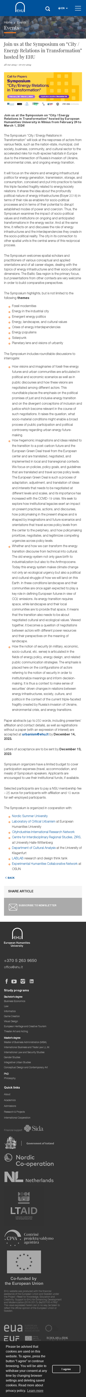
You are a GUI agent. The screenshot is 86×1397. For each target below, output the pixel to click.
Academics (10, 1100)
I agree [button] (66, 1369)
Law (6, 1006)
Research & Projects (14, 1112)
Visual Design (11, 1021)
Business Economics (14, 1001)
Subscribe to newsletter (37, 905)
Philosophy (10, 1078)
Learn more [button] (35, 1390)
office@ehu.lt (13, 967)
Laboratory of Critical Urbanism (33, 822)
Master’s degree (12, 1038)
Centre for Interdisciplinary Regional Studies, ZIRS (46, 837)
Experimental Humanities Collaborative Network (45, 864)
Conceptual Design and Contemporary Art (26, 1067)
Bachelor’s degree (13, 997)
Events (21, 23)
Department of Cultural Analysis (34, 848)
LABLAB (18, 858)
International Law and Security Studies (24, 1052)
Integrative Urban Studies (17, 1062)
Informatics (10, 1011)
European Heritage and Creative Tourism (25, 1026)
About (7, 1094)
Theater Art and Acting (16, 1031)
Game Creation (12, 1016)
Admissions (10, 1106)
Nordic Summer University (30, 816)
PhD (6, 1074)
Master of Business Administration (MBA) (25, 1042)
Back (11, 878)
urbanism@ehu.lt (35, 734)
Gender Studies (12, 1057)
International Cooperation (17, 1118)
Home (8, 23)
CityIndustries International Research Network (43, 832)
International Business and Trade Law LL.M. (27, 1047)
